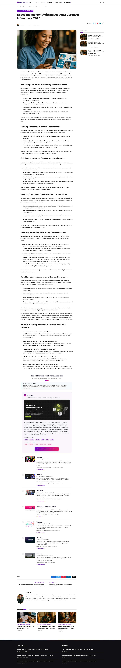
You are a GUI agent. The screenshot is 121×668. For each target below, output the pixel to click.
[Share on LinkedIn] (100, 23)
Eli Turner (23, 25)
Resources (67, 2)
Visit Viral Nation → (40, 501)
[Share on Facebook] (93, 23)
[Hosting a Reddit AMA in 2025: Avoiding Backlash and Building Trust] (83, 52)
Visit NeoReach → (40, 532)
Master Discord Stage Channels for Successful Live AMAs (96, 44)
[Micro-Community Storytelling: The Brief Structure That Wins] (46, 617)
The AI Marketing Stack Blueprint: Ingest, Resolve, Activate (77, 649)
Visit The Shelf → (40, 469)
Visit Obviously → (40, 564)
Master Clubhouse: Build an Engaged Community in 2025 (95, 36)
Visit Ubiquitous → (40, 548)
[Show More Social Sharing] (103, 23)
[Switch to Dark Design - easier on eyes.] (101, 2)
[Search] (103, 2)
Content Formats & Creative (25, 10)
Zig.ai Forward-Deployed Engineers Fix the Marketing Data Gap (79, 655)
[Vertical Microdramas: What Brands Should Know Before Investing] (67, 617)
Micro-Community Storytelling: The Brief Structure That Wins (46, 627)
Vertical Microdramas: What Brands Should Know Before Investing (66, 628)
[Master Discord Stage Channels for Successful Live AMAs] (83, 44)
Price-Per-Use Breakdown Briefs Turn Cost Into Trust (26, 627)
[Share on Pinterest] (98, 23)
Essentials (58, 2)
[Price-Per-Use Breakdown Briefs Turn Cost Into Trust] (26, 617)
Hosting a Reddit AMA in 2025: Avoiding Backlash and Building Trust (96, 52)
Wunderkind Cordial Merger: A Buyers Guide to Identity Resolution (79, 661)
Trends (42, 2)
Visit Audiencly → (40, 485)
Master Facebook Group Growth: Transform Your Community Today (35, 655)
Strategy (49, 2)
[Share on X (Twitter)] (96, 23)
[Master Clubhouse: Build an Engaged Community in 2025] (83, 37)
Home (36, 2)
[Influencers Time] (24, 2)
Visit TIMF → (39, 516)
